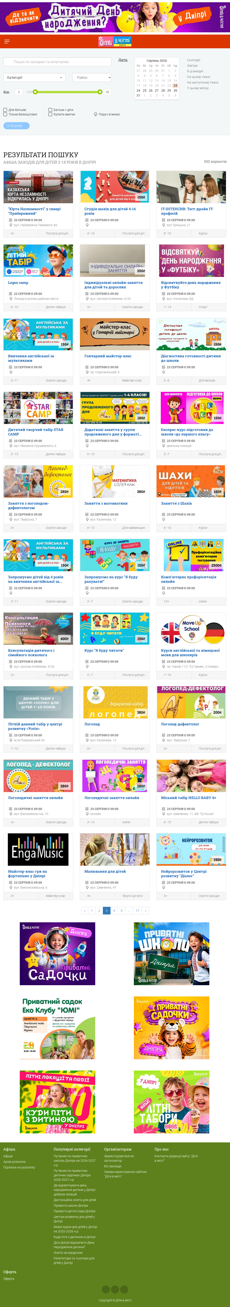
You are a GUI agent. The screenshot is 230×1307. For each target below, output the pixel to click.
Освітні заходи (132, 307)
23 (175, 85)
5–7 (166, 454)
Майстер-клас (132, 380)
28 (163, 90)
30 (175, 90)
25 (144, 90)
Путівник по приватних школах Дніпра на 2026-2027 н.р (75, 1160)
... (129, 910)
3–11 (14, 380)
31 (138, 95)
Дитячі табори (56, 307)
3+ (89, 307)
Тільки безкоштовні (23, 114)
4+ (89, 380)
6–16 (167, 528)
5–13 (14, 454)
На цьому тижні (198, 77)
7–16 (167, 675)
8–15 (167, 233)
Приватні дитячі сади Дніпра (74, 1211)
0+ (12, 233)
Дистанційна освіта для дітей (75, 1200)
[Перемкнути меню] (7, 41)
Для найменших (133, 528)
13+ (166, 601)
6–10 (14, 307)
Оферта (8, 1279)
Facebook (106, 1289)
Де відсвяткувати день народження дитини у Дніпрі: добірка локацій (75, 1189)
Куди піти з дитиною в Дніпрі (74, 1237)
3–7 (90, 601)
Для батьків (17, 110)
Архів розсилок (14, 1161)
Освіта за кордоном (68, 1252)
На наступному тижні (202, 82)
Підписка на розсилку (19, 1167)
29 (169, 90)
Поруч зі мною (109, 114)
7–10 (14, 748)
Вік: (6, 92)
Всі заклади (112, 1166)
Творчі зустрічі (132, 896)
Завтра (192, 65)
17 (137, 910)
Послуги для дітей (58, 233)
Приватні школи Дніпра (71, 1205)
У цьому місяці (197, 88)
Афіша (8, 1156)
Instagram (115, 1289)
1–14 (167, 307)
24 (138, 90)
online (203, 601)
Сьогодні (193, 60)
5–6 (166, 380)
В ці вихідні (195, 71)
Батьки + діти (63, 110)
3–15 (91, 822)
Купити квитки (64, 114)
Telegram (124, 1289)
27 (157, 90)
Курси (203, 233)
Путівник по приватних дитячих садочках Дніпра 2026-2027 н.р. (72, 1175)
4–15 (91, 233)
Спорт (203, 307)
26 (151, 90)
